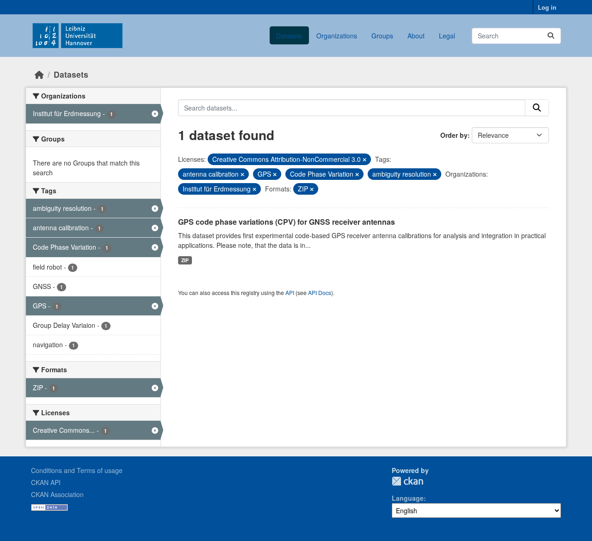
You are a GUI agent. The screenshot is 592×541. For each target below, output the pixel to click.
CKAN (407, 481)
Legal (447, 35)
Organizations (336, 35)
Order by (454, 135)
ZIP (185, 260)
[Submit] (551, 36)
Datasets (289, 35)
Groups (382, 35)
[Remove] (364, 159)
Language (408, 498)
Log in (547, 7)
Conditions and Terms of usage (77, 470)
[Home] (39, 74)
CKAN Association (57, 494)
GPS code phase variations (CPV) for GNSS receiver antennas (286, 221)
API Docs (319, 292)
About (416, 35)
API (289, 292)
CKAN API (46, 482)
